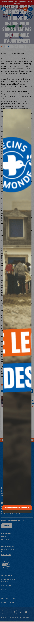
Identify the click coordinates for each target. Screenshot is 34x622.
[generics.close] (29, 126)
